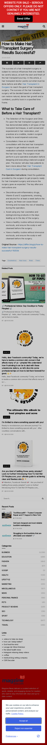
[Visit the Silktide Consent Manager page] (38, 736)
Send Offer (23, 18)
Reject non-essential (23, 728)
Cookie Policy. (17, 713)
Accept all (23, 720)
